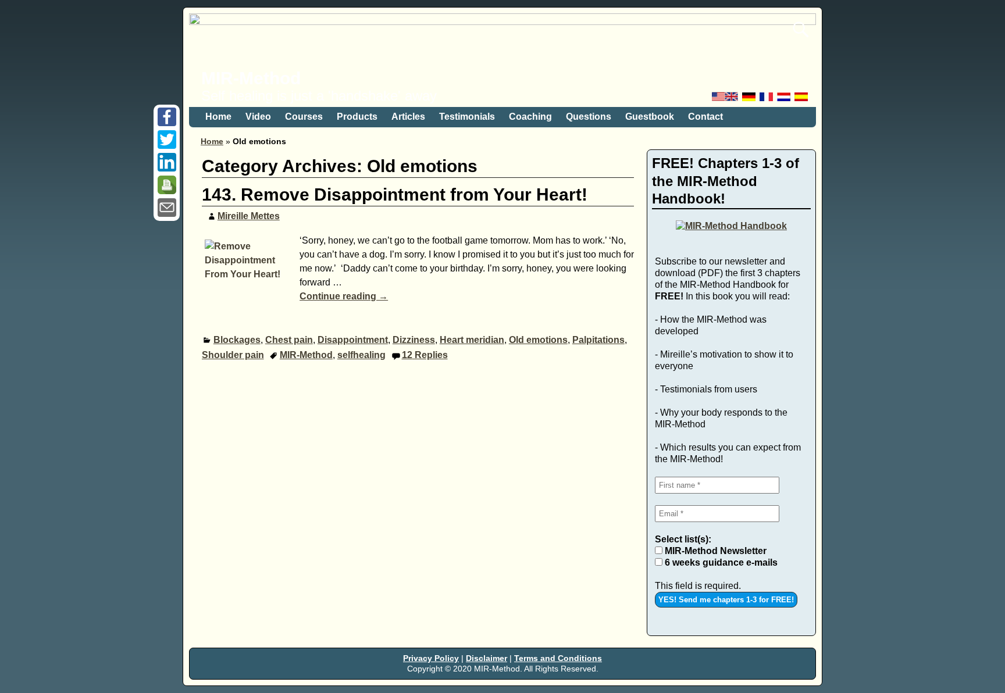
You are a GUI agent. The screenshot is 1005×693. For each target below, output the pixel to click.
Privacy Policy (431, 658)
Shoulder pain (233, 355)
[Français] (767, 100)
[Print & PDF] (167, 191)
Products (357, 117)
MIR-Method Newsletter (714, 551)
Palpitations (598, 340)
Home (218, 117)
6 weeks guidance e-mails (720, 562)
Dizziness (414, 340)
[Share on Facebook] (167, 123)
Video (258, 117)
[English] (726, 100)
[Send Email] (167, 214)
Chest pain (289, 340)
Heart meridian (472, 340)
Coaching (530, 117)
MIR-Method (251, 78)
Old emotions (538, 340)
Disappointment (353, 340)
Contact (705, 117)
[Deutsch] (749, 100)
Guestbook (649, 117)
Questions (588, 117)
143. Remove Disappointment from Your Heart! (394, 194)
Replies (425, 355)
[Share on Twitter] (167, 146)
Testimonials (467, 117)
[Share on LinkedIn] (167, 168)
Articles (408, 117)
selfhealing (361, 355)
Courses (304, 117)
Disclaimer (486, 658)
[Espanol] (802, 100)
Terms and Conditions (558, 658)
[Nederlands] (784, 100)
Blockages (237, 340)
